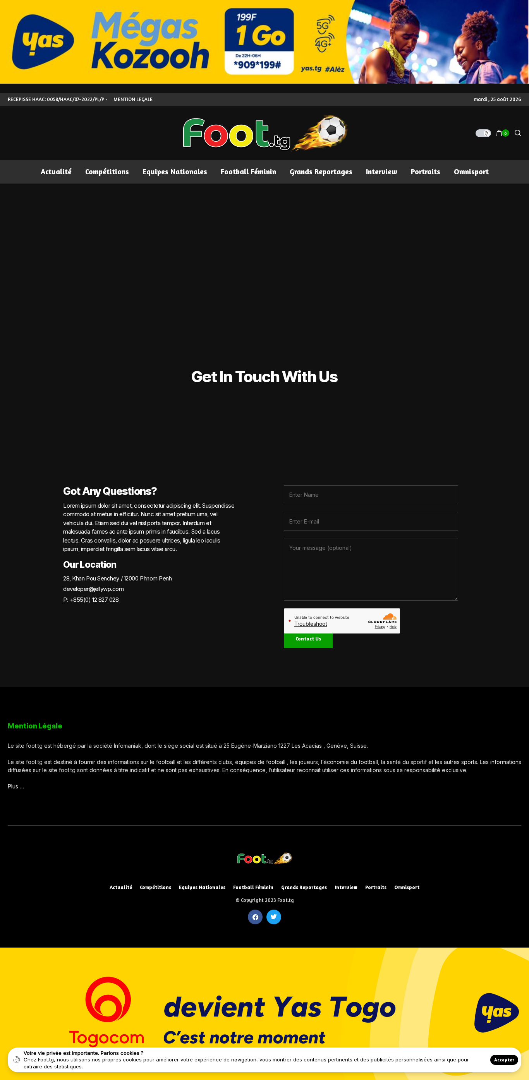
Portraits (375, 887)
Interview (346, 887)
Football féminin (253, 887)
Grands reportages (304, 887)
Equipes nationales (202, 887)
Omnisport (406, 887)
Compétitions (155, 887)
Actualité (121, 887)
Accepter (504, 1060)
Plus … (16, 786)
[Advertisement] (264, 241)
